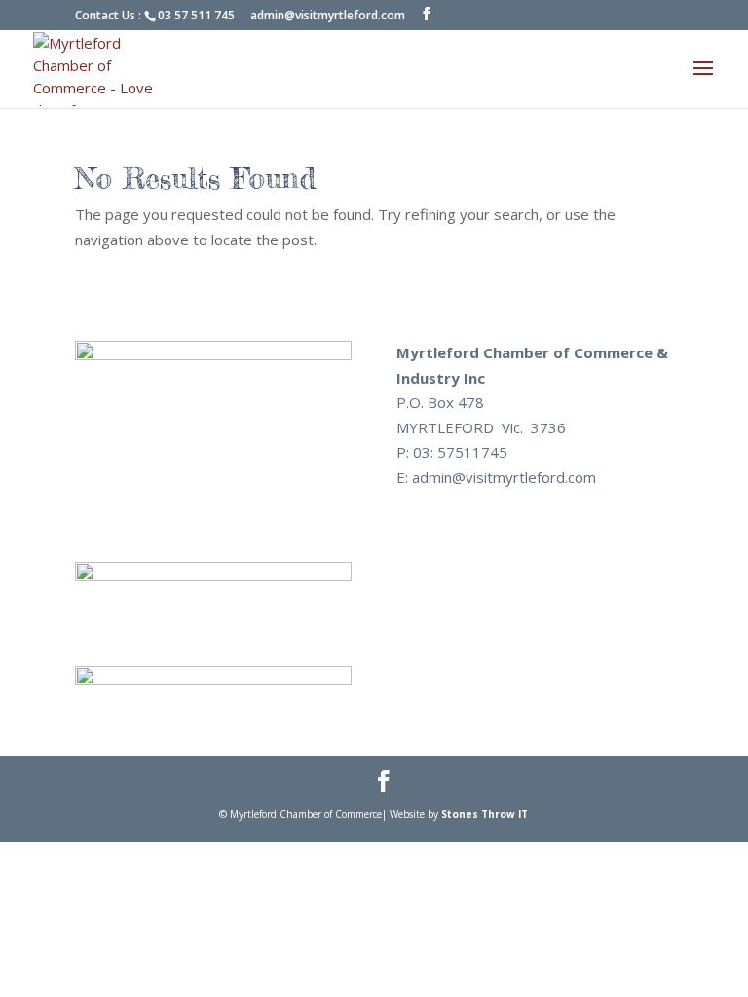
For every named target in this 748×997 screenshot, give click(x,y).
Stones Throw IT (484, 814)
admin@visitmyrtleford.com (327, 15)
